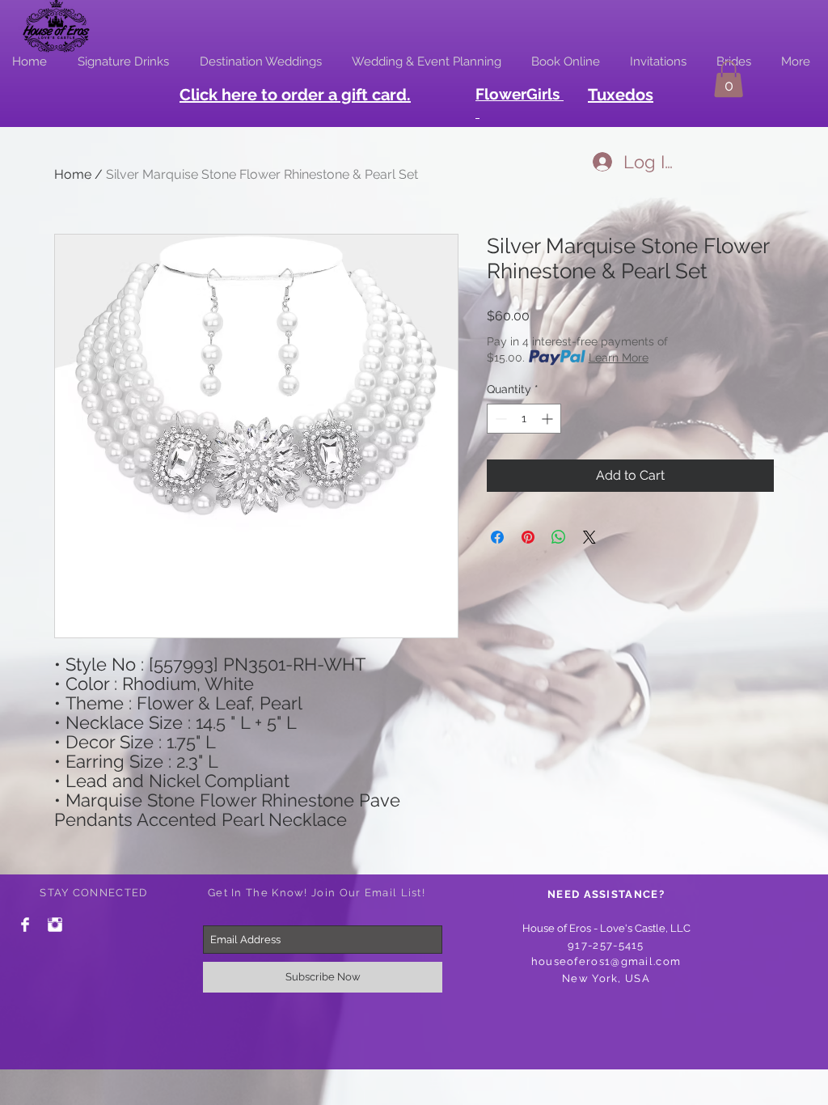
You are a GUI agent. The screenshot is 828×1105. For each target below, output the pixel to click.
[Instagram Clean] (55, 924)
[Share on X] (589, 537)
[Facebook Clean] (25, 924)
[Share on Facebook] (497, 537)
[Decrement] (499, 418)
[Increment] (549, 418)
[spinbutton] (524, 418)
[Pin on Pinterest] (528, 537)
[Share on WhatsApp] (558, 537)
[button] (728, 79)
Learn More (618, 357)
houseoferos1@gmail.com (606, 961)
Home (72, 174)
